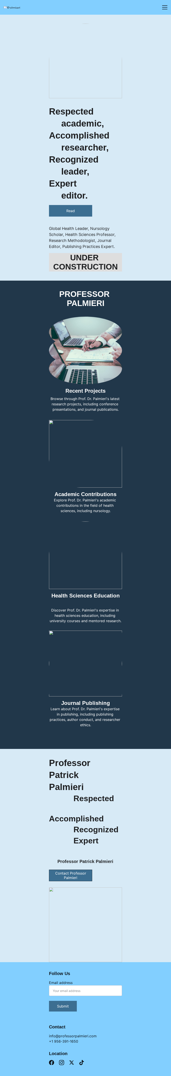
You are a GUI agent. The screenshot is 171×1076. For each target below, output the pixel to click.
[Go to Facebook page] (51, 1062)
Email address (61, 982)
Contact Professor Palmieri (70, 875)
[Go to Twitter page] (71, 1062)
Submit (63, 1006)
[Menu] (164, 7)
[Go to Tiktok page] (81, 1062)
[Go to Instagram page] (61, 1062)
